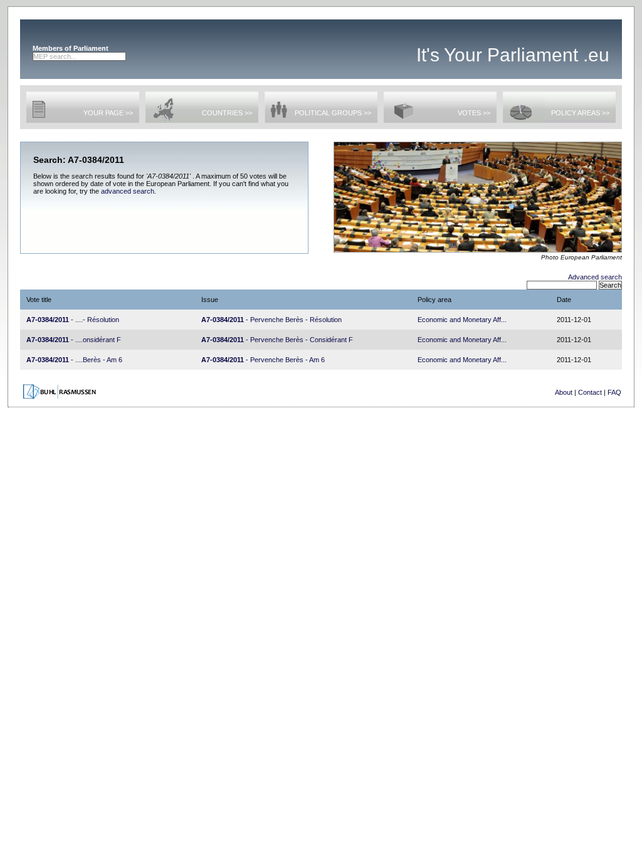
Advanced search (595, 277)
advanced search (127, 191)
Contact (590, 392)
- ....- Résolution (72, 319)
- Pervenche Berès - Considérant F (277, 339)
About (563, 392)
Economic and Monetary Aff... (462, 319)
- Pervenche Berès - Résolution (271, 319)
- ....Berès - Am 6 (74, 359)
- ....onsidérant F (73, 339)
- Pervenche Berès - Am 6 (263, 359)
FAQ (614, 392)
